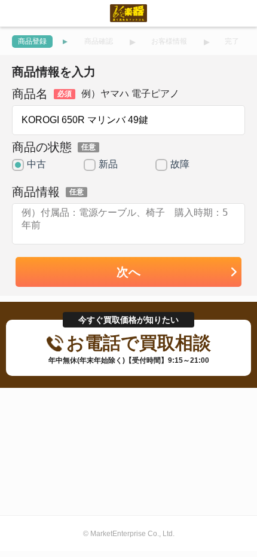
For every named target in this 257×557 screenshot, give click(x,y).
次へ (128, 271)
